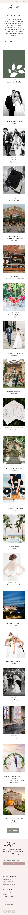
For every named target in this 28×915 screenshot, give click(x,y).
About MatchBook (7, 906)
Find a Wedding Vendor (8, 881)
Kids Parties (5, 882)
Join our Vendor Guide (8, 892)
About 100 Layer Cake (8, 904)
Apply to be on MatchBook (8, 896)
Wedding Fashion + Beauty (9, 884)
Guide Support (6, 894)
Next (10, 830)
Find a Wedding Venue (8, 879)
